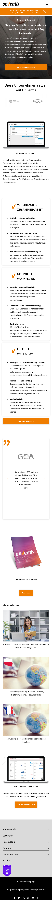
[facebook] (15, 898)
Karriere (7, 860)
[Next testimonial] (44, 479)
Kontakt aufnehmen (26, 67)
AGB (8, 890)
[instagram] (28, 898)
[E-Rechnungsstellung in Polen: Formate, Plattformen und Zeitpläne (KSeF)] (26, 673)
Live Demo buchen (26, 421)
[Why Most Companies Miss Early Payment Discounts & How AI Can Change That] (26, 625)
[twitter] (24, 898)
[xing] (37, 898)
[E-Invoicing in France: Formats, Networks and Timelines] (26, 720)
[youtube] (33, 898)
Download (26, 593)
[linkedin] (19, 898)
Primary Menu (47, 4)
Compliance (24, 890)
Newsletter (41, 890)
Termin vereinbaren (26, 804)
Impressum (15, 890)
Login (33, 881)
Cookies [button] (33, 890)
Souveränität (9, 829)
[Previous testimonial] (7, 479)
